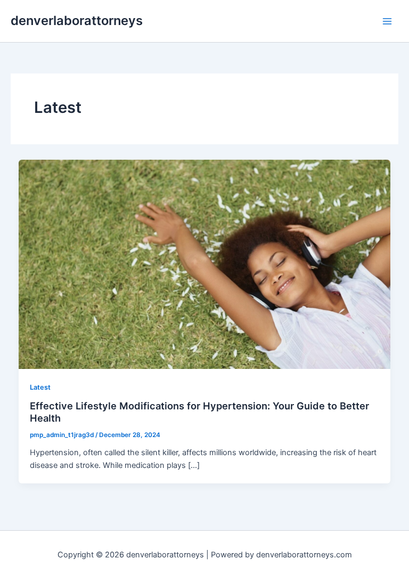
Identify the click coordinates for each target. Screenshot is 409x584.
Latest (40, 387)
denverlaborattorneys (77, 20)
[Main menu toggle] (387, 21)
